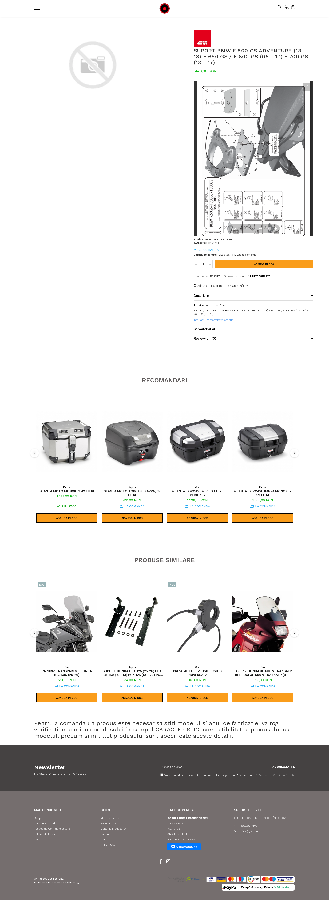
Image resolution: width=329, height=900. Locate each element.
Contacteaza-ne (186, 846)
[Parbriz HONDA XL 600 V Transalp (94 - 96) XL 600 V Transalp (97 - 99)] (262, 621)
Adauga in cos (264, 264)
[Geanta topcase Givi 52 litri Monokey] (197, 441)
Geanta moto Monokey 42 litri (66, 491)
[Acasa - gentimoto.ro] (164, 8)
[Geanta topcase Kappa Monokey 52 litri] (262, 441)
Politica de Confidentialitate (277, 775)
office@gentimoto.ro (252, 831)
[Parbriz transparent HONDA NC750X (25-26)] (66, 621)
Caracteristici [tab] (204, 329)
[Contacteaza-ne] (287, 7)
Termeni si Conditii (46, 823)
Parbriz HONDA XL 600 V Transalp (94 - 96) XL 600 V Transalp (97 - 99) (262, 673)
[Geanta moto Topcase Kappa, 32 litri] (132, 441)
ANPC (104, 839)
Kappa (66, 487)
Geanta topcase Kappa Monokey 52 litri (262, 493)
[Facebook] (160, 861)
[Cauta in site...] (280, 7)
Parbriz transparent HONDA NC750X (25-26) (67, 673)
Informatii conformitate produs (213, 319)
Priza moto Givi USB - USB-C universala (197, 673)
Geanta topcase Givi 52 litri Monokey (197, 493)
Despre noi (41, 818)
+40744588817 (247, 826)
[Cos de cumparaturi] (293, 7)
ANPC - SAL (108, 844)
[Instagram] (168, 861)
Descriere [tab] (201, 295)
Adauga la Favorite (209, 286)
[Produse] (37, 10)
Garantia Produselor (113, 828)
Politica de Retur (111, 823)
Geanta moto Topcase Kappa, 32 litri (132, 493)
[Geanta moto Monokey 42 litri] (66, 441)
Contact (39, 839)
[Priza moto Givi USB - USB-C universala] (197, 621)
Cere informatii (241, 286)
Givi (197, 487)
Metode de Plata (111, 818)
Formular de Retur (112, 834)
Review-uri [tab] (205, 338)
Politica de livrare (45, 834)
